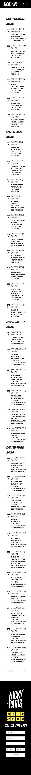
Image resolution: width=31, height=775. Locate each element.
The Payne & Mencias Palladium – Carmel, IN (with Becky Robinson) (18, 206)
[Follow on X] (13, 714)
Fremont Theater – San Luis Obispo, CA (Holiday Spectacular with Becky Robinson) (18, 419)
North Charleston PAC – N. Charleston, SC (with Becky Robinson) (18, 89)
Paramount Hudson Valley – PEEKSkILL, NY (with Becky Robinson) (17, 152)
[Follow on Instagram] (9, 714)
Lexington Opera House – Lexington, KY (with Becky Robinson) (18, 225)
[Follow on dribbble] (18, 719)
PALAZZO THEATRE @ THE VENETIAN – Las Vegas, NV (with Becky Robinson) (18, 170)
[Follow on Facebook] (18, 714)
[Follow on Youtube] (22, 714)
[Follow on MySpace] (22, 719)
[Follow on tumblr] (13, 719)
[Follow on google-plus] (9, 719)
